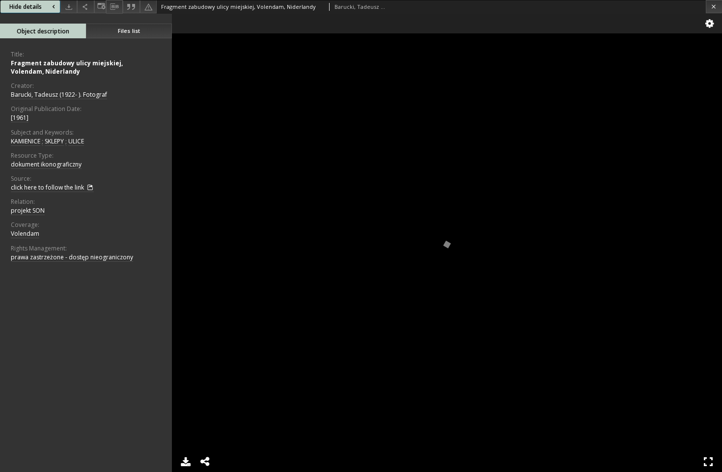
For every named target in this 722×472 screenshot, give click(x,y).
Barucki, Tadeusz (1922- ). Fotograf (59, 94)
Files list (129, 30)
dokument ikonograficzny (46, 164)
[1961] (19, 117)
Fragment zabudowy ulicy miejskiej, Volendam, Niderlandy (67, 67)
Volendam (25, 233)
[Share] (85, 6)
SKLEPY (54, 141)
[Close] (714, 6)
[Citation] (131, 6)
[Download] (68, 6)
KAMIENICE (25, 141)
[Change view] (100, 6)
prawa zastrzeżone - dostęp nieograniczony (72, 257)
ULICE (76, 141)
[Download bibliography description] (114, 7)
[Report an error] (148, 6)
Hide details (25, 6)
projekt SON (28, 210)
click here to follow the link (48, 187)
